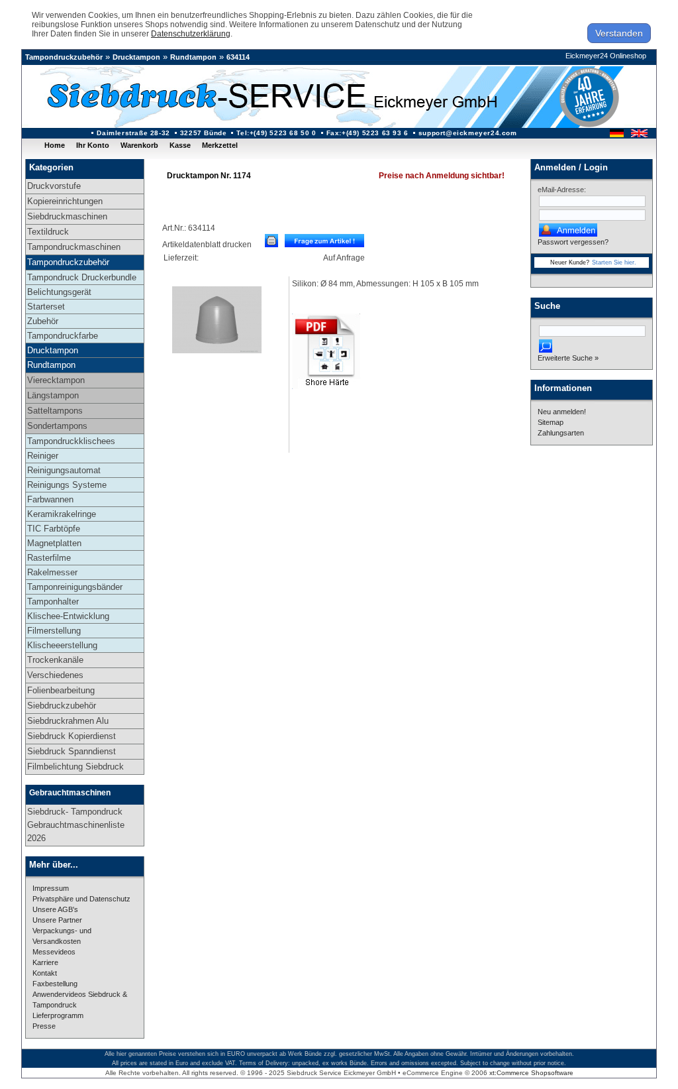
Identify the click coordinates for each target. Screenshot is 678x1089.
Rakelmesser (52, 572)
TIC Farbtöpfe (53, 529)
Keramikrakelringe (61, 514)
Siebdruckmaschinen (67, 216)
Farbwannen (50, 499)
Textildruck (48, 232)
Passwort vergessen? (573, 242)
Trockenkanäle (55, 660)
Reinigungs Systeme (67, 485)
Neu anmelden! (562, 412)
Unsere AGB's (55, 909)
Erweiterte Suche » (568, 358)
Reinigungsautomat (64, 470)
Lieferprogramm (57, 1015)
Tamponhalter (53, 601)
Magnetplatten (54, 543)
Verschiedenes (55, 675)
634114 (238, 57)
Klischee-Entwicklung (68, 616)
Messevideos (53, 952)
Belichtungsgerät (59, 292)
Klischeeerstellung (62, 645)
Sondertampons (57, 426)
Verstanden (619, 33)
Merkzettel (220, 145)
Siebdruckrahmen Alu (68, 721)
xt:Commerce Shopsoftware (531, 1072)
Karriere (45, 962)
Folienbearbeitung (61, 690)
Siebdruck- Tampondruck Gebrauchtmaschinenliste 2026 (75, 825)
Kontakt (44, 973)
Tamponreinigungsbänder (74, 587)
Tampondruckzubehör (64, 57)
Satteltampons (55, 411)
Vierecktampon (56, 380)
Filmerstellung (54, 631)
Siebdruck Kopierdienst (71, 736)
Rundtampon (193, 57)
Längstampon (53, 395)
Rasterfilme (49, 558)
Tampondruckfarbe (62, 336)
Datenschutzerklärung (190, 33)
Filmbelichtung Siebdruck (75, 767)
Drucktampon (136, 57)
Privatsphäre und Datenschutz (81, 899)
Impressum (50, 888)
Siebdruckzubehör (61, 706)
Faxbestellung (54, 984)
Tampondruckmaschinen (74, 247)
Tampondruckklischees (71, 441)
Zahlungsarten (561, 433)
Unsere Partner (57, 920)
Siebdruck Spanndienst (71, 751)
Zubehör (42, 321)
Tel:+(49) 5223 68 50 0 (276, 133)
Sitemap (550, 422)
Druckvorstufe (54, 186)
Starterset (46, 307)
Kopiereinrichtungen (65, 201)
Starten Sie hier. (614, 262)
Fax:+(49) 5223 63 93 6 (367, 133)
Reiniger (42, 456)
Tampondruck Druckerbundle (81, 277)
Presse (44, 1026)
